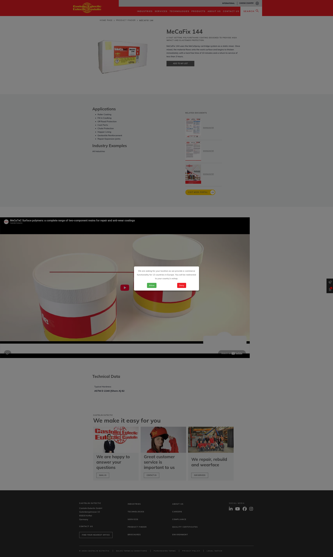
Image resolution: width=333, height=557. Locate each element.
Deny (181, 285)
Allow (152, 285)
